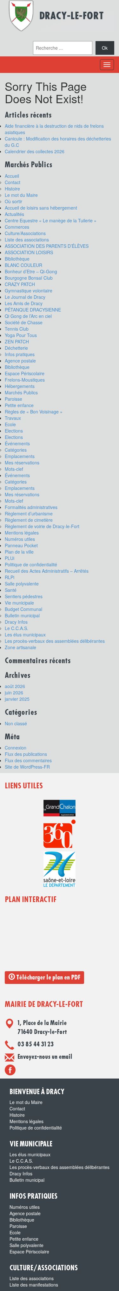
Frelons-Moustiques (25, 380)
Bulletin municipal (22, 615)
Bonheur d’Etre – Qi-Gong (31, 271)
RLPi (9, 577)
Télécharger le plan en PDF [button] (47, 977)
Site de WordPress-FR (27, 767)
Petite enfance (19, 405)
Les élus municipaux (25, 634)
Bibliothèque (17, 258)
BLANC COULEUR (23, 265)
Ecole (10, 424)
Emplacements (20, 456)
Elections (14, 430)
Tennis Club (17, 329)
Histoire (12, 188)
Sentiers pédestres (24, 596)
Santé (11, 590)
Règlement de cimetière (29, 520)
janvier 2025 (17, 699)
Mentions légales (22, 532)
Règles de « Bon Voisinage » (34, 411)
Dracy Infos (16, 622)
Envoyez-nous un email (44, 1057)
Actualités (14, 214)
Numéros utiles (20, 539)
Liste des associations (27, 239)
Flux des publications (26, 754)
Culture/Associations (25, 233)
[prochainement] (10, 1069)
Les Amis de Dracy (24, 303)
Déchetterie (16, 348)
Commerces (17, 227)
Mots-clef (14, 469)
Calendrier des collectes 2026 (34, 151)
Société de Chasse (24, 322)
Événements (17, 443)
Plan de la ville (19, 552)
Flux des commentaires (28, 760)
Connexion (15, 747)
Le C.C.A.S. (16, 628)
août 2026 (15, 686)
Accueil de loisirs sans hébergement (41, 207)
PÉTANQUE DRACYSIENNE (33, 309)
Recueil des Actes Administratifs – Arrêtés (47, 571)
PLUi (9, 558)
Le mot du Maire (21, 195)
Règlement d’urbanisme (29, 513)
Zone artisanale (20, 647)
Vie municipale (19, 602)
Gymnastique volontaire (28, 290)
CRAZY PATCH (20, 284)
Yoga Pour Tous (21, 335)
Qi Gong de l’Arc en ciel (28, 316)
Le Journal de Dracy (25, 297)
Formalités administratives (31, 507)
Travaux (13, 418)
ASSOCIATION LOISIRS (29, 252)
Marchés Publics (21, 392)
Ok (105, 48)
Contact (12, 182)
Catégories (16, 450)
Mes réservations (22, 462)
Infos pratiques (20, 354)
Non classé (16, 723)
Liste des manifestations (34, 1284)
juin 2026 (14, 692)
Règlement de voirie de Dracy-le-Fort (42, 526)
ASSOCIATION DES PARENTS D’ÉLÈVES (47, 246)
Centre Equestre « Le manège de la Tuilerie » (50, 220)
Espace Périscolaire (24, 373)
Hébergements (20, 386)
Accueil (12, 176)
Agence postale (20, 360)
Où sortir (13, 201)
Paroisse (13, 399)
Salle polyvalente (22, 583)
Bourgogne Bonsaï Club (29, 278)
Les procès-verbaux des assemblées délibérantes (55, 641)
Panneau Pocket (21, 545)
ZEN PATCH (17, 341)
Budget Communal (23, 609)
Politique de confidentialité (31, 564)
